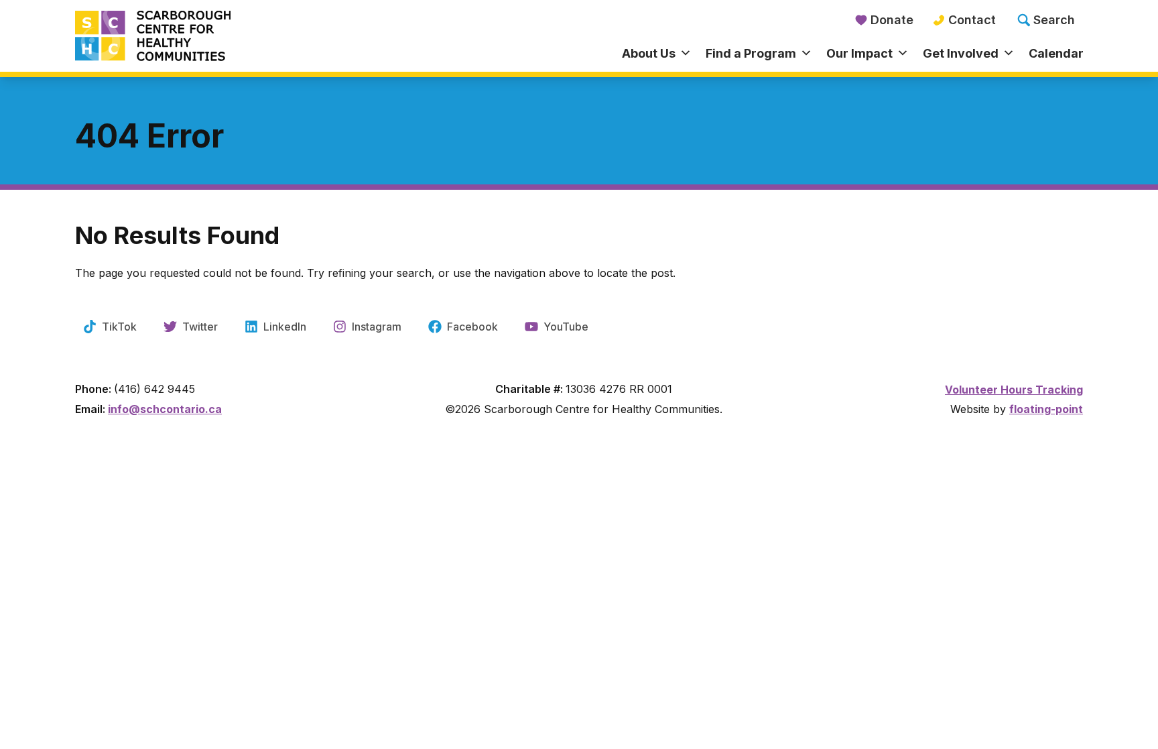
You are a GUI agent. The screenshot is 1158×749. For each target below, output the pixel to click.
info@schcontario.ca (165, 409)
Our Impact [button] (859, 53)
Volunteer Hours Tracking (1014, 389)
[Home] (201, 36)
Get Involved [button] (961, 53)
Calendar (1056, 53)
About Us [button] (649, 53)
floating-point (1046, 409)
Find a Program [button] (751, 53)
